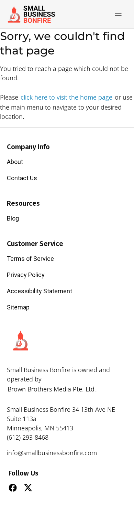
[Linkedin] (43, 487)
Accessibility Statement (39, 291)
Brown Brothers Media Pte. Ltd (51, 389)
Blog (13, 218)
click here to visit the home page (66, 97)
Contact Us (22, 178)
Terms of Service (30, 258)
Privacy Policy (26, 274)
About (15, 161)
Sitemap (18, 307)
